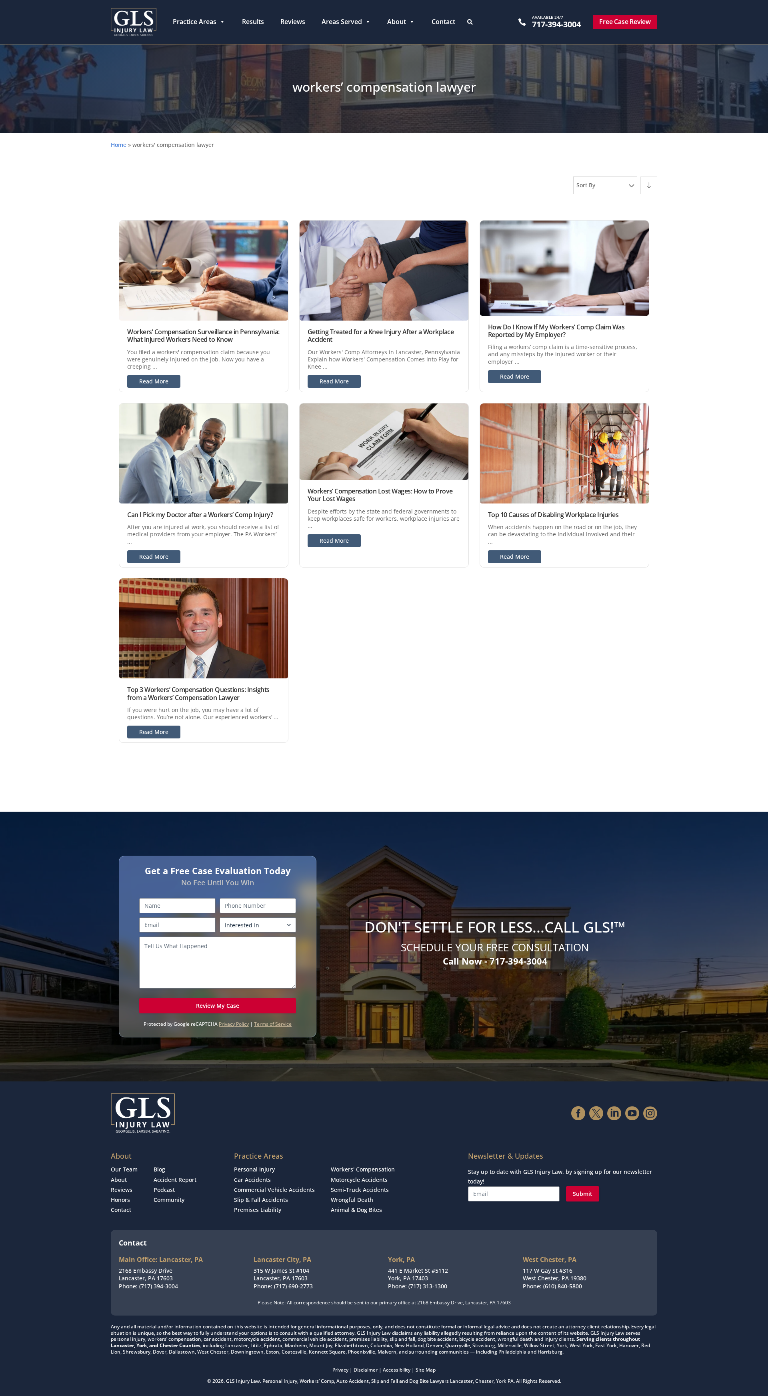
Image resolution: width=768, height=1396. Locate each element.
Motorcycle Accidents (359, 1179)
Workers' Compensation (363, 1169)
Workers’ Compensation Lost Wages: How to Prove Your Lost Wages (380, 495)
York (501, 1381)
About (396, 21)
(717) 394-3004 (158, 1286)
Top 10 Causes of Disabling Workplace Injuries (553, 514)
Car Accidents (252, 1179)
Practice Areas (194, 21)
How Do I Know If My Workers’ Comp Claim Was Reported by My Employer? (556, 331)
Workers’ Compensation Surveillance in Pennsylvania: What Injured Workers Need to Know (203, 335)
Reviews (292, 21)
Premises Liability (257, 1209)
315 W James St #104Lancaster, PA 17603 (281, 1274)
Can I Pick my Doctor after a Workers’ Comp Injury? (200, 514)
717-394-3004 (556, 24)
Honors (120, 1199)
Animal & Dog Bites (356, 1209)
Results (253, 21)
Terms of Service (273, 1024)
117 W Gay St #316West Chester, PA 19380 (554, 1274)
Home (118, 144)
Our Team (124, 1169)
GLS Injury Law (243, 1381)
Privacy (340, 1369)
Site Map (426, 1369)
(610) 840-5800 (562, 1286)
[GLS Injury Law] (133, 22)
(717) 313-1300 (427, 1286)
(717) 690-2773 (293, 1286)
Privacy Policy (234, 1024)
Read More (153, 381)
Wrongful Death (352, 1199)
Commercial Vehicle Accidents (274, 1189)
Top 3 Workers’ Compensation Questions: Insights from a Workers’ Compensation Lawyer (198, 693)
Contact (443, 21)
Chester (484, 1381)
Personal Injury (254, 1169)
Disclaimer (366, 1369)
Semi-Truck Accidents (360, 1189)
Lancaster (461, 1381)
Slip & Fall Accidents (261, 1199)
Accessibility (396, 1369)
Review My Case (217, 1005)
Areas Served (342, 21)
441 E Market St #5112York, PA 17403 (418, 1274)
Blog (159, 1169)
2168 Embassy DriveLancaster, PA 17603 (146, 1274)
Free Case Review (625, 21)
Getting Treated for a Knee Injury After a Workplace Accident (381, 335)
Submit (582, 1193)
